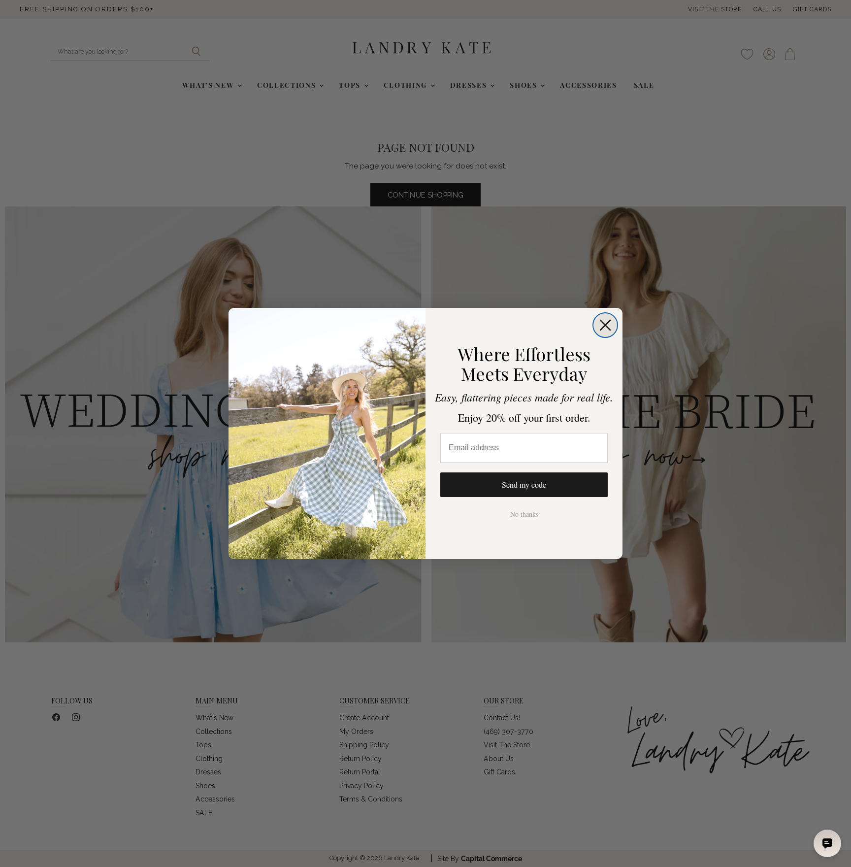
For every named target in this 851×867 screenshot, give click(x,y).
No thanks (524, 514)
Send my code (524, 484)
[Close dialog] (605, 325)
